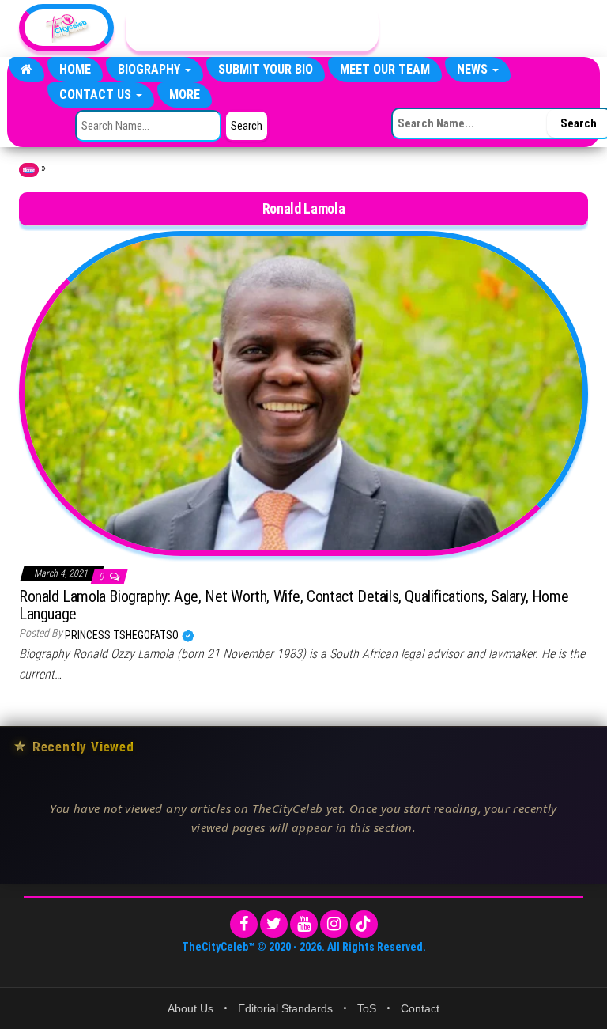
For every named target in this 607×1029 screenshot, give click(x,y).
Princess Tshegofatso (123, 635)
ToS (366, 1008)
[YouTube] (304, 924)
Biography (150, 69)
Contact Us (96, 94)
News (474, 69)
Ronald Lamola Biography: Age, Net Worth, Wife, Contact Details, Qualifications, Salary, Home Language (293, 605)
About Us (190, 1008)
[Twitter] (274, 924)
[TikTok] (364, 924)
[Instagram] (334, 924)
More (184, 94)
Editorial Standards (285, 1008)
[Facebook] (244, 924)
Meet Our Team (385, 69)
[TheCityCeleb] (26, 69)
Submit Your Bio (265, 69)
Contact (420, 1008)
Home (75, 69)
